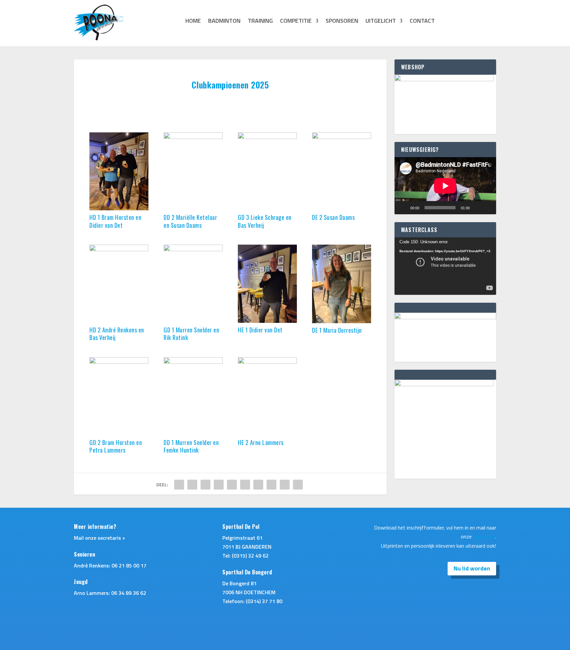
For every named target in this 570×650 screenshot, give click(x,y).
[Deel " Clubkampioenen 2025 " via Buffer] (258, 484)
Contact (422, 21)
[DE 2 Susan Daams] (341, 137)
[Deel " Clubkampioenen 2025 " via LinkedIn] (245, 484)
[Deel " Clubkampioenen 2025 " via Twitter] (192, 484)
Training (260, 21)
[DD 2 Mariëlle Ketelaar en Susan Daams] (193, 137)
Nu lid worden (472, 568)
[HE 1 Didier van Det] (267, 321)
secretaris (484, 536)
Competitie (296, 21)
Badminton (224, 21)
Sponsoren (342, 21)
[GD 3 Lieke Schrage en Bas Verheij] (267, 137)
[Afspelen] (403, 207)
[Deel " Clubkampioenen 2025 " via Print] (297, 484)
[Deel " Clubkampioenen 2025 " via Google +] (205, 484)
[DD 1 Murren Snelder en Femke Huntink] (193, 362)
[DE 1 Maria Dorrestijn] (341, 321)
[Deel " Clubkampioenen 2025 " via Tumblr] (218, 484)
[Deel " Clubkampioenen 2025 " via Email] (284, 484)
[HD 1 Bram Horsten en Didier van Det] (118, 208)
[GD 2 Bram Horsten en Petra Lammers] (118, 362)
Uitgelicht (380, 21)
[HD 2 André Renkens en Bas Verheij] (118, 249)
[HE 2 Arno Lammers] (267, 362)
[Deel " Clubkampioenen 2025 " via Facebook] (179, 484)
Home (193, 21)
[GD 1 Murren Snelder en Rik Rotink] (193, 249)
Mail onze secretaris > (99, 538)
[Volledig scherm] (487, 207)
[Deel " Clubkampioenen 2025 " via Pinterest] (231, 484)
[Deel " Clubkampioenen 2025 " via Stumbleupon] (271, 484)
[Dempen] (477, 207)
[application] (445, 185)
